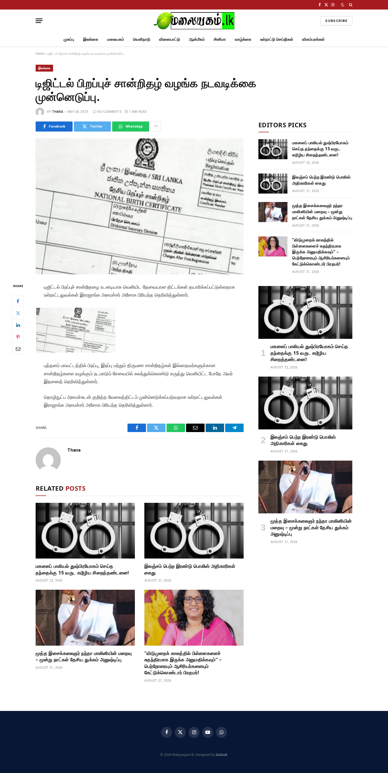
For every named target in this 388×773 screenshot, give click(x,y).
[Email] (18, 349)
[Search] (350, 5)
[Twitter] (18, 313)
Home (40, 53)
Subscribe (336, 21)
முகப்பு (69, 39)
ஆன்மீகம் (197, 39)
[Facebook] (18, 301)
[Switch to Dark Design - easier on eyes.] (343, 5)
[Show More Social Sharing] (155, 126)
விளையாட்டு (169, 39)
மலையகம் (115, 39)
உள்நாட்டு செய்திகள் (276, 39)
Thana (57, 112)
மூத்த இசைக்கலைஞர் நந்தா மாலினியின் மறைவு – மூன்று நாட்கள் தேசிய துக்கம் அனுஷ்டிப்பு (84, 656)
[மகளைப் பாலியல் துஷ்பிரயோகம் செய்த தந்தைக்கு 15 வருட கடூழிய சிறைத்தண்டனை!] (85, 531)
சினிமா (220, 39)
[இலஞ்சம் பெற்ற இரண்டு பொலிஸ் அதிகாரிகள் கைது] (194, 531)
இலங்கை (90, 39)
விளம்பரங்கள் (313, 39)
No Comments (109, 112)
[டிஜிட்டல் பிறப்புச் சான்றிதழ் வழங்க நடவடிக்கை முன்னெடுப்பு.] (140, 206)
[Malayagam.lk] (194, 21)
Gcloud (221, 754)
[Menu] (39, 21)
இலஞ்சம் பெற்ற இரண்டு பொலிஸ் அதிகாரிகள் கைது (189, 569)
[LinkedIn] (18, 325)
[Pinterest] (18, 337)
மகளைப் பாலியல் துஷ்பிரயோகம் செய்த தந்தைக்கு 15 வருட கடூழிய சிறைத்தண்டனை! (82, 569)
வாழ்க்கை (243, 39)
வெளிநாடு (141, 39)
